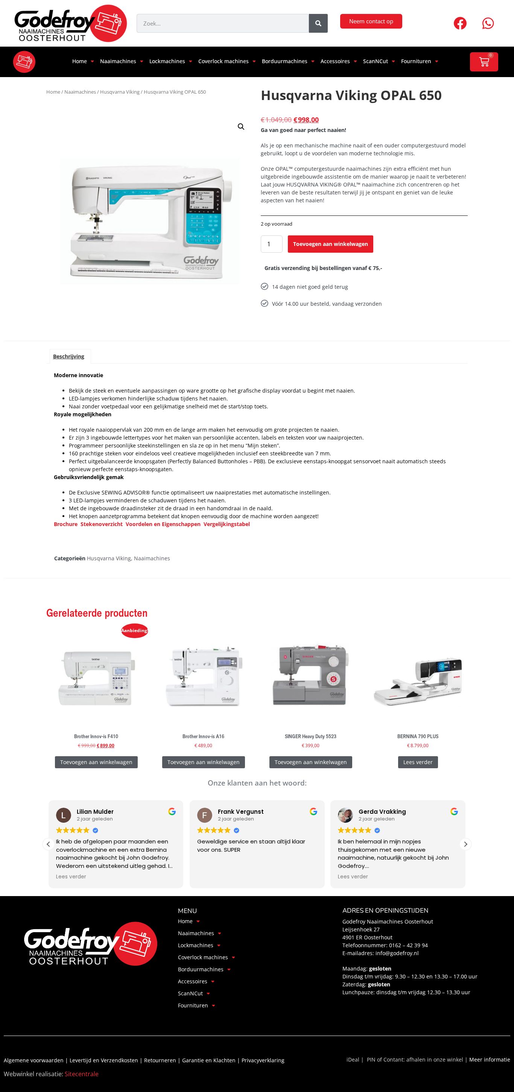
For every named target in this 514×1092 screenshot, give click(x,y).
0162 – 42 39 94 (409, 945)
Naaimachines (118, 61)
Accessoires (335, 61)
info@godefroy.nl (397, 953)
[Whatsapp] (488, 23)
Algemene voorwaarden (34, 1060)
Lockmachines (167, 61)
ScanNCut (375, 61)
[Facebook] (460, 23)
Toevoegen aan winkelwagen (330, 243)
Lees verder (418, 762)
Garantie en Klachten (209, 1060)
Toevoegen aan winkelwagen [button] (96, 762)
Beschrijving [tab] (68, 356)
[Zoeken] (318, 23)
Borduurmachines (284, 61)
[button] (241, 126)
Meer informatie (489, 1059)
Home (79, 61)
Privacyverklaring (263, 1060)
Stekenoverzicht (102, 524)
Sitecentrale (82, 1074)
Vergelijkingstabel (227, 524)
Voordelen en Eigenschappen (163, 524)
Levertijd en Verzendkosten (105, 1060)
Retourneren (161, 1060)
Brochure (66, 524)
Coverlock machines (223, 61)
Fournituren (416, 61)
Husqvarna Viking (120, 91)
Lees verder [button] (71, 877)
